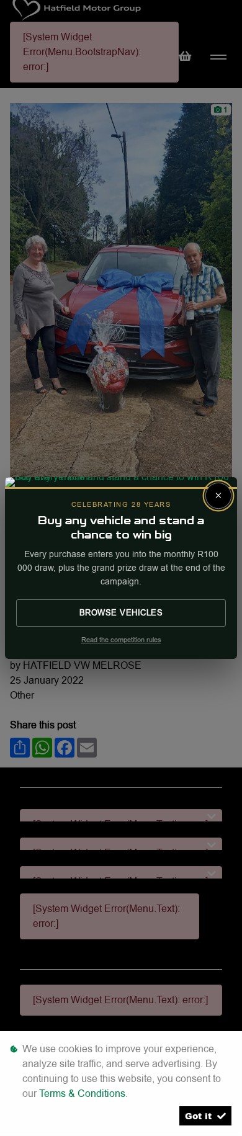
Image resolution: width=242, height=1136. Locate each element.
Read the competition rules (121, 640)
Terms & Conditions (82, 1093)
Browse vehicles (121, 612)
